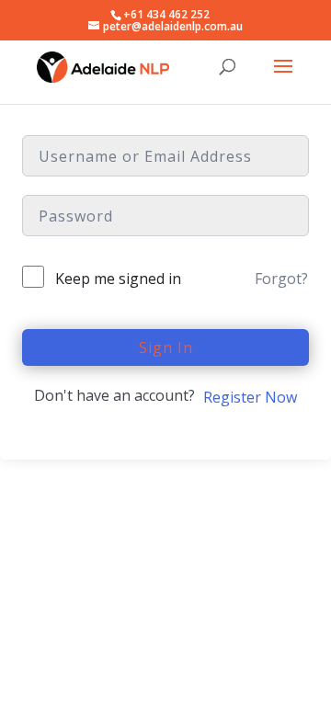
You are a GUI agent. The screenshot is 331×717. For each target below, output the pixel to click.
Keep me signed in (118, 278)
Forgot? (281, 278)
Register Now (250, 397)
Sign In (166, 347)
